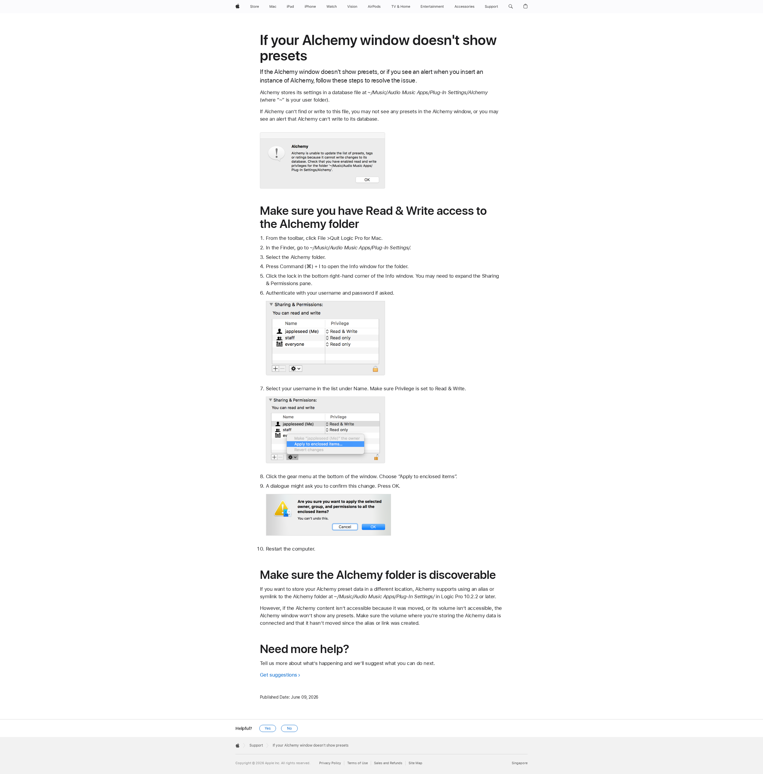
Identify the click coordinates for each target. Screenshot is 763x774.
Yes (268, 728)
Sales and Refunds (388, 763)
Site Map (415, 763)
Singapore (520, 763)
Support (256, 745)
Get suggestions (278, 675)
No (289, 728)
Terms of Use (357, 763)
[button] (510, 6)
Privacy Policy (330, 763)
